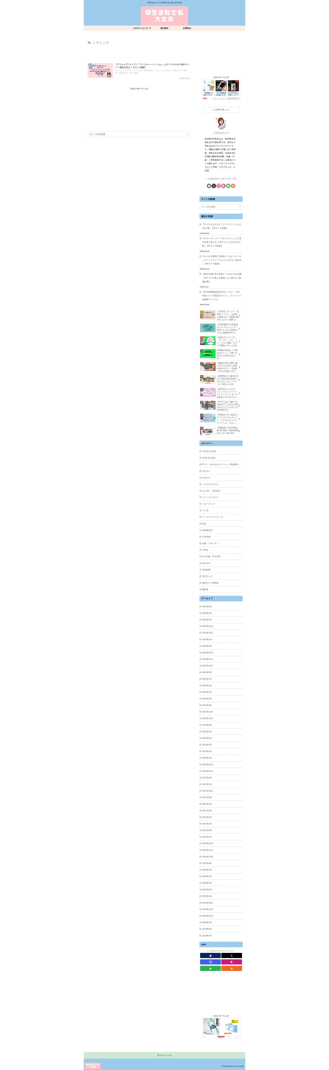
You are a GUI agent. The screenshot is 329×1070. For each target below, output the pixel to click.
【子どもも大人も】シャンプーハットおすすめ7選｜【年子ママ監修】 (221, 226)
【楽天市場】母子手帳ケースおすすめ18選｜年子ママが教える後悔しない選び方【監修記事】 (221, 278)
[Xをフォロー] (214, 186)
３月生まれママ (221, 133)
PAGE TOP (165, 1055)
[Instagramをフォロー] (218, 186)
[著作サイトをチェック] (209, 186)
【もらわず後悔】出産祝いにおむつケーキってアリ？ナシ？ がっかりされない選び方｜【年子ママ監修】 (222, 260)
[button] (188, 134)
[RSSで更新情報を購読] (233, 186)
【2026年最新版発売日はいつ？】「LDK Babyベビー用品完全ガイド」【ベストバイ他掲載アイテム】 (222, 295)
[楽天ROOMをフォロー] (223, 186)
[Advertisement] (139, 53)
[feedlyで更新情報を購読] (228, 186)
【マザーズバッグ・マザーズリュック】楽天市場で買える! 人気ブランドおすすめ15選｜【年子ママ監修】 (221, 242)
